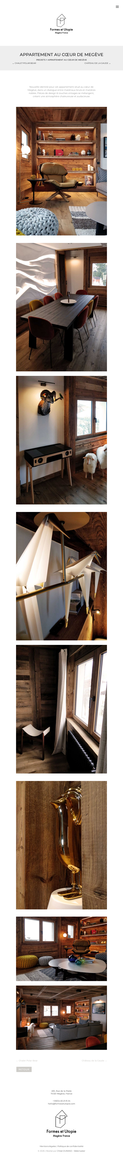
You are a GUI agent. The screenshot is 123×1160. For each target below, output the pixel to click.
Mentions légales (48, 1146)
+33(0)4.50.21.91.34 (61, 1101)
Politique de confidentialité (70, 1146)
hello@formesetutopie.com (61, 1103)
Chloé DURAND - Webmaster (71, 1151)
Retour (24, 1069)
